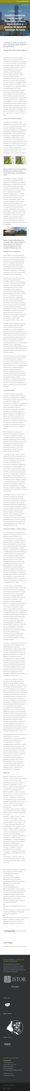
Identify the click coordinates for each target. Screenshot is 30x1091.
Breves (19, 11)
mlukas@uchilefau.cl (20, 881)
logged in (13, 946)
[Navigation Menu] (28, 5)
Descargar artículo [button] (10, 931)
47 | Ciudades (12, 11)
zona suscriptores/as (23, 1)
